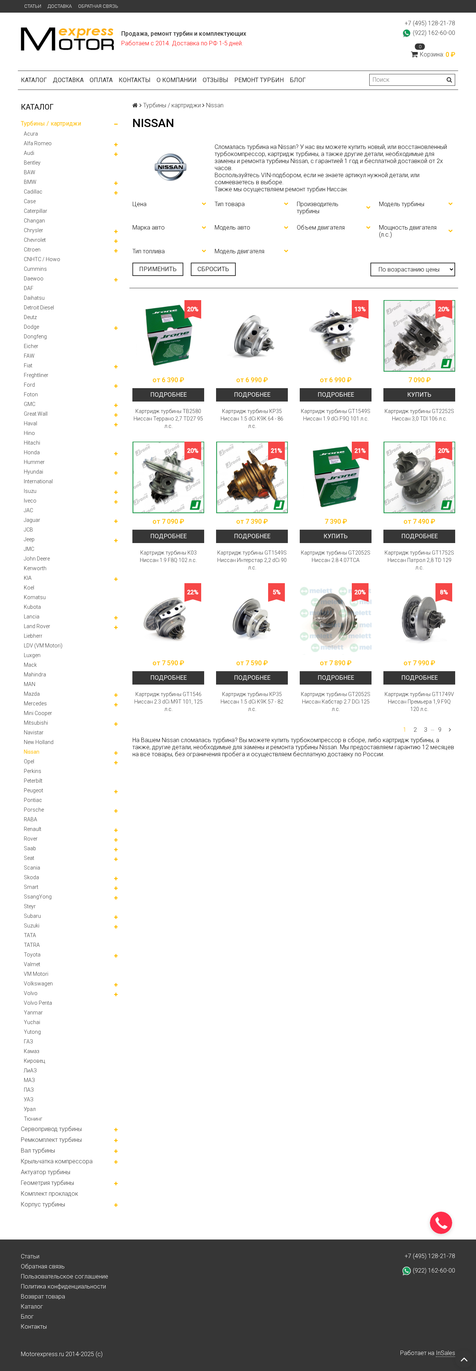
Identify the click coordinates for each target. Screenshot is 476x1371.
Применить (158, 269)
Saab (30, 848)
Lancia (31, 617)
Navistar (34, 732)
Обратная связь (98, 6)
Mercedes (35, 703)
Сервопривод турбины (51, 1129)
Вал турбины (38, 1150)
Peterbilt (33, 781)
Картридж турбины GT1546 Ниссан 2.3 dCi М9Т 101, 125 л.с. (168, 701)
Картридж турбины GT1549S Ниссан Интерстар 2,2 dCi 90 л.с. (252, 560)
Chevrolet (35, 240)
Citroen (32, 250)
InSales (445, 1353)
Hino (29, 433)
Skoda (31, 877)
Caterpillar (35, 211)
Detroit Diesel (39, 308)
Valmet (32, 964)
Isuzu (30, 491)
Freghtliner (36, 375)
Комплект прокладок (49, 1193)
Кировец (34, 1061)
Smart (31, 887)
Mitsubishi (36, 723)
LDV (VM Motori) (43, 646)
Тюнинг (33, 1119)
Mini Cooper (38, 713)
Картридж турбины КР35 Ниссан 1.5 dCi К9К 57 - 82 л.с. (252, 701)
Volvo (31, 993)
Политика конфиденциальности (63, 1286)
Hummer (34, 462)
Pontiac (33, 800)
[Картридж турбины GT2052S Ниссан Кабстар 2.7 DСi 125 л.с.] (336, 619)
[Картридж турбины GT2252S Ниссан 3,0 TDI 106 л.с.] (419, 336)
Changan (34, 221)
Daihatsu (34, 298)
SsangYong (38, 897)
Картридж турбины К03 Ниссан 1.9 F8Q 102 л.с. (168, 556)
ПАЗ (29, 1090)
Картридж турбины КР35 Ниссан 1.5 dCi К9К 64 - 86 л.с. (252, 418)
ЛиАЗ (30, 1070)
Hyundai (33, 472)
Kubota (32, 607)
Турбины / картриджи (51, 123)
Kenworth (35, 568)
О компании (177, 80)
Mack (30, 665)
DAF (28, 288)
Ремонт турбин (259, 80)
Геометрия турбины (47, 1182)
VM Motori (36, 974)
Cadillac (33, 192)
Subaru (32, 916)
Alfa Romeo (38, 143)
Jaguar (32, 520)
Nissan (31, 752)
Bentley (32, 163)
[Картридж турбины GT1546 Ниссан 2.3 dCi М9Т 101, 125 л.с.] (168, 619)
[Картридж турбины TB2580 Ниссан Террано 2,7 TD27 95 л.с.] (168, 336)
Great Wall (36, 414)
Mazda (32, 694)
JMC (29, 549)
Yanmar (33, 1013)
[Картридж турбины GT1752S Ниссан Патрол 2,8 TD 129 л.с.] (419, 477)
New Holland (39, 742)
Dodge (31, 327)
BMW (30, 182)
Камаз (31, 1051)
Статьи (32, 6)
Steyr (30, 906)
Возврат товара (43, 1296)
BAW (29, 172)
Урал (30, 1109)
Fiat (28, 365)
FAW (29, 356)
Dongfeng (35, 336)
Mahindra (35, 675)
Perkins (32, 771)
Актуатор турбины (45, 1172)
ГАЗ (28, 1042)
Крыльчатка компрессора (57, 1161)
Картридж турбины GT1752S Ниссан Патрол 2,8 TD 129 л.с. (419, 560)
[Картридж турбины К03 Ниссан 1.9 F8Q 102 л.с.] (168, 477)
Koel (29, 588)
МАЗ (29, 1080)
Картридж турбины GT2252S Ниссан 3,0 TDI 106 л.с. (419, 415)
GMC (29, 404)
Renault (32, 829)
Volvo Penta (38, 1003)
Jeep (29, 539)
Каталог (34, 80)
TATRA (32, 945)
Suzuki (31, 926)
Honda (32, 452)
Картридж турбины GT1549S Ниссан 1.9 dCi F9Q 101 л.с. (335, 415)
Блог (298, 80)
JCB (28, 530)
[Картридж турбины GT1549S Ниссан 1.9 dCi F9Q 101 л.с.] (336, 336)
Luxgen (32, 655)
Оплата (101, 80)
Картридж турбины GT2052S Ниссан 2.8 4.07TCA (335, 556)
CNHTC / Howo (42, 259)
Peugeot (33, 790)
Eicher (31, 346)
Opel (29, 761)
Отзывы (215, 80)
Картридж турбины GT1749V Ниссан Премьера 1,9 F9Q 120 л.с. (419, 701)
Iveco (30, 501)
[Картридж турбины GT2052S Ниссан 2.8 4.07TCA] (336, 477)
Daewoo (34, 279)
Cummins (35, 269)
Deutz (30, 317)
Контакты (135, 80)
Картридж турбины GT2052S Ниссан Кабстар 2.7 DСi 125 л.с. (335, 701)
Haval (30, 423)
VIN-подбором (281, 175)
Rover (31, 839)
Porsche (34, 810)
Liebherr (33, 636)
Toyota (32, 955)
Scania (32, 868)
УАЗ (28, 1099)
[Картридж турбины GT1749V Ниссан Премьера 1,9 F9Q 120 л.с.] (419, 619)
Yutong (32, 1032)
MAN (29, 684)
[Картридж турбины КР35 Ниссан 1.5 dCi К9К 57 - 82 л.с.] (252, 619)
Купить (419, 394)
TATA (30, 935)
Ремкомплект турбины (51, 1139)
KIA (28, 578)
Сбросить (213, 269)
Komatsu (35, 597)
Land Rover (37, 626)
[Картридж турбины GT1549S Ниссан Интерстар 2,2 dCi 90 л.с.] (252, 477)
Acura (31, 134)
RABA (30, 819)
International (38, 481)
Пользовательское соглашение (64, 1276)
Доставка (60, 6)
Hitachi (32, 443)
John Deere (37, 559)
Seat (29, 858)
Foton (31, 394)
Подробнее (168, 394)
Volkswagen (38, 984)
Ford (29, 385)
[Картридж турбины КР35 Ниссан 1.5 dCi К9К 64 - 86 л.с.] (252, 336)
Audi (29, 153)
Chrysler (33, 230)
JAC (28, 510)
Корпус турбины (43, 1204)
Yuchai (32, 1022)
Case (30, 201)
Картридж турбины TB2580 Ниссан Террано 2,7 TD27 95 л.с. (168, 418)
